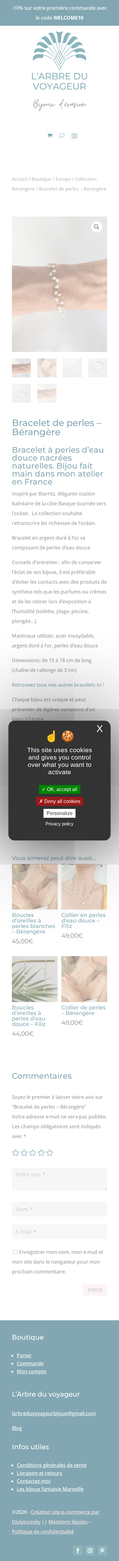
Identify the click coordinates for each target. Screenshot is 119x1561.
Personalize (60, 813)
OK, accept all (61, 789)
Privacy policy (59, 823)
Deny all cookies (61, 801)
